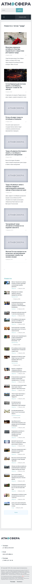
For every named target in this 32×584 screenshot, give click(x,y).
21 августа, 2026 (21, 288)
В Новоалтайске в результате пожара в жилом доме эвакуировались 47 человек (18, 378)
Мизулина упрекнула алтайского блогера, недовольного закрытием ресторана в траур (15, 50)
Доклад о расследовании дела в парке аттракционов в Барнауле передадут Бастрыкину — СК (19, 338)
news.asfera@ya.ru (8, 554)
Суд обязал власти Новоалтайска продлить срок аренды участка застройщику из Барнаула (19, 423)
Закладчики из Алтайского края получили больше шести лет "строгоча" (19, 496)
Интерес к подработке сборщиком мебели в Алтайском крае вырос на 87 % (19, 370)
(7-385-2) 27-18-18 (8, 560)
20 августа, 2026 (21, 454)
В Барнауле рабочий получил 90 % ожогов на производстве (19, 313)
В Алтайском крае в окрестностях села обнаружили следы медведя (18, 404)
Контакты (19, 581)
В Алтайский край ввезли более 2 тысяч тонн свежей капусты (18, 412)
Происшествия (15, 296)
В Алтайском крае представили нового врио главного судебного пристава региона (19, 387)
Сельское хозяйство (16, 415)
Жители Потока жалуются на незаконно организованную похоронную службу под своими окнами (16, 254)
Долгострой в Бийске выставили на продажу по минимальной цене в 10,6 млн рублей (18, 477)
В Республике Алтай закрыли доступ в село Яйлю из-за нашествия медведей (18, 321)
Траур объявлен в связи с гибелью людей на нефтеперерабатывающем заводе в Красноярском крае (16, 187)
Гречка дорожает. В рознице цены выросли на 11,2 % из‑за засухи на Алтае (18, 329)
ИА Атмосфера (16, 4)
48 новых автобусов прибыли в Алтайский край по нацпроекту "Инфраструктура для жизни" (19, 468)
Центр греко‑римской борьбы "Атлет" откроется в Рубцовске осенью (19, 504)
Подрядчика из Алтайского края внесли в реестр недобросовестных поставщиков (18, 433)
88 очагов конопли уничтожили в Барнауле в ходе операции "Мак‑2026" (19, 459)
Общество (14, 288)
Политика (14, 309)
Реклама (12, 581)
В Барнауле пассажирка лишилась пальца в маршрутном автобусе (17, 293)
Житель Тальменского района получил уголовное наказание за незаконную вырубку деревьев (19, 284)
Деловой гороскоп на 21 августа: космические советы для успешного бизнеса (19, 442)
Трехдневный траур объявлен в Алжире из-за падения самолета (15, 225)
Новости (8, 279)
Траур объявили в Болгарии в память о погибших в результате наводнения (16, 153)
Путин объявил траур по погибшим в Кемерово (14, 118)
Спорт (13, 507)
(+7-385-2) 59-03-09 (8, 548)
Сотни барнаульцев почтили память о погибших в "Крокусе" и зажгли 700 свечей (16, 86)
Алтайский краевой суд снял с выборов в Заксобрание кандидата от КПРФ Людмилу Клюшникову (19, 305)
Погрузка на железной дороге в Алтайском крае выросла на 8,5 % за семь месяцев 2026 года (19, 487)
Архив (16, 512)
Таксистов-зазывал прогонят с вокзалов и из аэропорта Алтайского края (19, 451)
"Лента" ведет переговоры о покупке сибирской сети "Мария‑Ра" (18, 395)
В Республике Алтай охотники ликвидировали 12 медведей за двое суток (18, 350)
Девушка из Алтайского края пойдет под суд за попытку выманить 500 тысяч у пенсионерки (18, 359)
